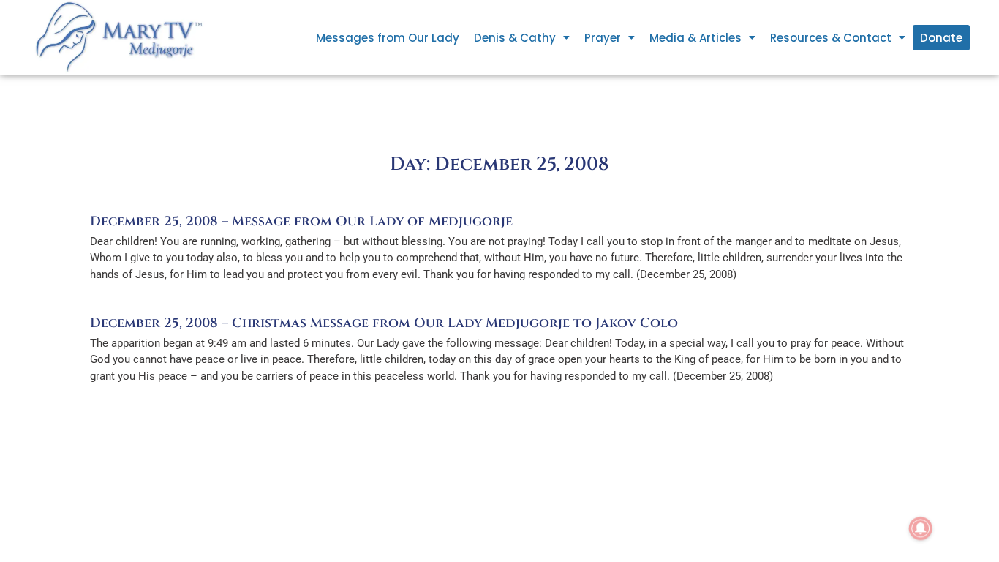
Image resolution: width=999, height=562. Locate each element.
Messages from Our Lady (387, 37)
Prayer (602, 37)
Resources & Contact (830, 37)
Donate (941, 37)
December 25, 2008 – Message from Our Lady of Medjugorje (301, 221)
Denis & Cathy (515, 37)
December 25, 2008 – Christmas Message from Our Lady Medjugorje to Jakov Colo (384, 323)
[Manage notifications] (920, 528)
